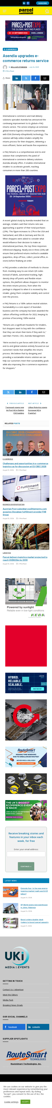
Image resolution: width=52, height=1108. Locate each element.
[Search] (47, 11)
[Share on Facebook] (35, 78)
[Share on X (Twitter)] (26, 78)
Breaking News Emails (13, 1005)
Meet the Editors (10, 994)
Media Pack (8, 1000)
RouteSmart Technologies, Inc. (26, 1064)
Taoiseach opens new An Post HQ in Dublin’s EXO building (14, 410)
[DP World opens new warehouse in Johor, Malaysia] (10, 908)
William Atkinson (19, 67)
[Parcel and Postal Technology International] (26, 11)
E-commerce (10, 49)
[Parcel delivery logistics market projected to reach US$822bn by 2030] (26, 537)
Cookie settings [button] (11, 1102)
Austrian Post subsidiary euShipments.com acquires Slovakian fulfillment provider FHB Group (25, 511)
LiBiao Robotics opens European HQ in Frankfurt (37, 410)
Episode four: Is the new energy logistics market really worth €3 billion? (34, 891)
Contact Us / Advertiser (13, 989)
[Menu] (4, 11)
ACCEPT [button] (25, 1101)
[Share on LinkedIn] (16, 78)
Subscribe (42, 3)
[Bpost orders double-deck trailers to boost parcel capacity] (10, 923)
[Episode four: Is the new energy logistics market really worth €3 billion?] (10, 892)
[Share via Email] (44, 78)
